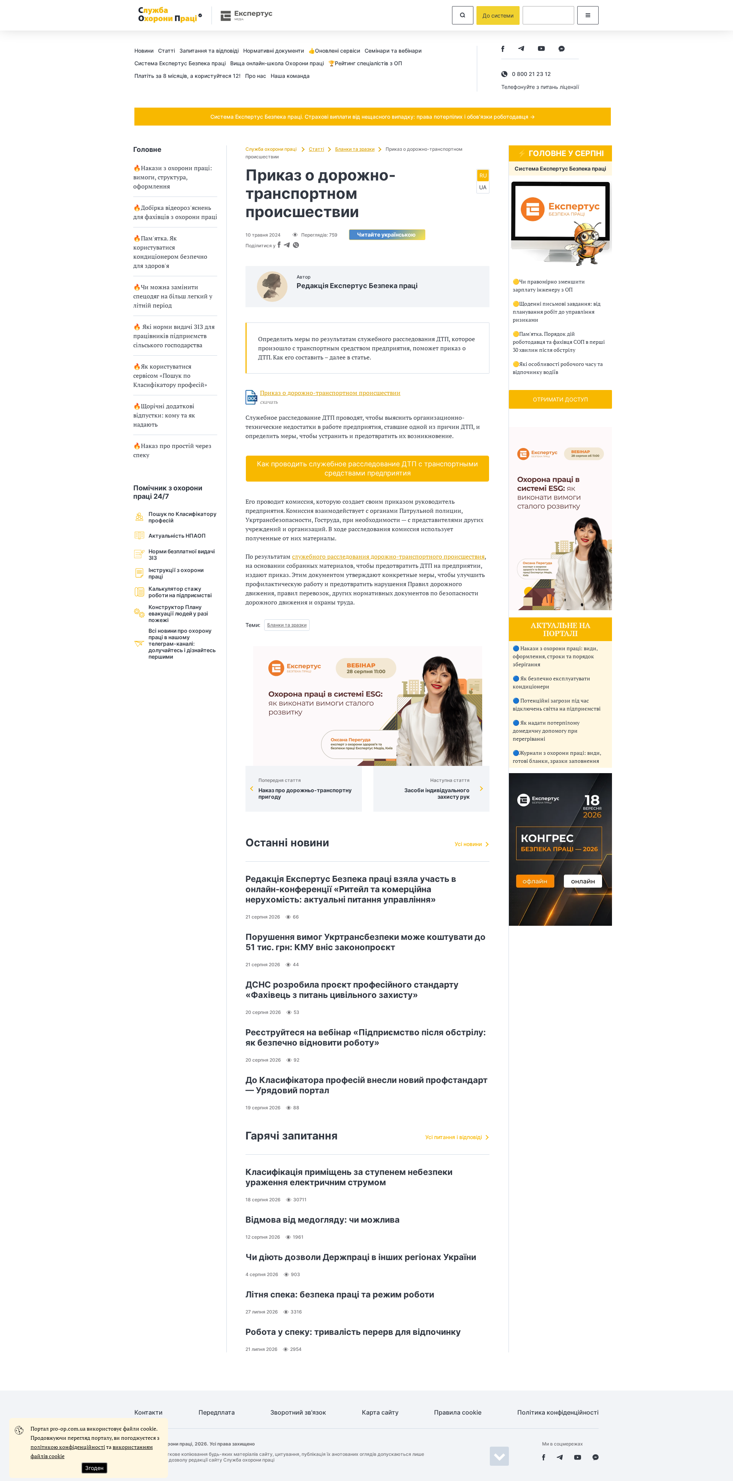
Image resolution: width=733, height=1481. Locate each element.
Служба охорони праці (271, 149)
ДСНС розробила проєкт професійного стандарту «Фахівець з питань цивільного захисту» (352, 990)
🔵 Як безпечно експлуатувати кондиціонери (551, 682)
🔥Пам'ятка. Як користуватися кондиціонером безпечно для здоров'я (170, 252)
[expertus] (243, 15)
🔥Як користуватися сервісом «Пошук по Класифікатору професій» (170, 375)
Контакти (148, 1412)
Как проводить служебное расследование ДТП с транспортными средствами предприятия (367, 468)
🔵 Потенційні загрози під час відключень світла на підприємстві (557, 704)
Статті (166, 50)
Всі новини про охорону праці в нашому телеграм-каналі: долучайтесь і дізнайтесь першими (182, 643)
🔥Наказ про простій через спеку (172, 450)
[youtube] (541, 49)
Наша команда (290, 76)
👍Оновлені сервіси (334, 50)
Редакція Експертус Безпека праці (357, 286)
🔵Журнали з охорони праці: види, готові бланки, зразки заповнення (557, 756)
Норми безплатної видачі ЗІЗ (182, 554)
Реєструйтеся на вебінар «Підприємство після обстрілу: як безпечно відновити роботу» (365, 1037)
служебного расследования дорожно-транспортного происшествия (388, 556)
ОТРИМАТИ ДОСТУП (560, 399)
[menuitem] (146, 50)
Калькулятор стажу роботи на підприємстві (180, 591)
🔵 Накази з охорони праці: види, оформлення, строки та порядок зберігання (555, 656)
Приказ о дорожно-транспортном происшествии (330, 393)
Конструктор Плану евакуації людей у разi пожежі (178, 613)
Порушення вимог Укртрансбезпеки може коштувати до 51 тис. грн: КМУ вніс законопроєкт (365, 942)
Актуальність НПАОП (177, 535)
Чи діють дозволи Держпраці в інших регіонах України (360, 1257)
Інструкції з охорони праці (176, 573)
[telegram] (521, 49)
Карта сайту (380, 1412)
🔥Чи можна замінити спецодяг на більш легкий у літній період (172, 296)
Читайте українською (386, 234)
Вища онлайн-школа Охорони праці (277, 63)
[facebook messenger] (562, 49)
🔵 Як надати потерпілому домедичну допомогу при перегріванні (546, 730)
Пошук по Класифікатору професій (182, 517)
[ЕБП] (560, 223)
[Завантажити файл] (251, 397)
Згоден (94, 1468)
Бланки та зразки (355, 149)
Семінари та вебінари (393, 50)
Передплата (217, 1412)
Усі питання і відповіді (453, 1137)
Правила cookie (457, 1412)
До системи (498, 15)
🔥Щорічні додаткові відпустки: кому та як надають (164, 415)
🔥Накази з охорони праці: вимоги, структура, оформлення (172, 177)
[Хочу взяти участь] (560, 923)
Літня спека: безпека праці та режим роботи (339, 1294)
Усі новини (468, 844)
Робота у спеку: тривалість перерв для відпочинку (353, 1332)
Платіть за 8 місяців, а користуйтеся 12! (187, 76)
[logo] (169, 15)
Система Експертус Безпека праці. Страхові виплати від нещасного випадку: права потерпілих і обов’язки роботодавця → (372, 116)
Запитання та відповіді (209, 50)
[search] (462, 15)
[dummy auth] (548, 15)
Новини (143, 50)
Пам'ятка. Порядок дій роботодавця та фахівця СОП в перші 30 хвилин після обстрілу (559, 341)
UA (482, 187)
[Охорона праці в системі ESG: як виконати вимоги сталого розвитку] (367, 706)
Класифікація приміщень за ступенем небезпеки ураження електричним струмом (348, 1177)
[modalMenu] (588, 15)
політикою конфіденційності (68, 1446)
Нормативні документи (273, 50)
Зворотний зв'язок (298, 1412)
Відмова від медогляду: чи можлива (322, 1220)
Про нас (255, 76)
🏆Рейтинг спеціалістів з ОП (365, 63)
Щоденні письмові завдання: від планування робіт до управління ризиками (557, 311)
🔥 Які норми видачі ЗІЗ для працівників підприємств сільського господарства (174, 335)
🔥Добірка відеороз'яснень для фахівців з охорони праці (175, 212)
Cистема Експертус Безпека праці (180, 63)
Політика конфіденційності (558, 1412)
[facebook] (502, 49)
